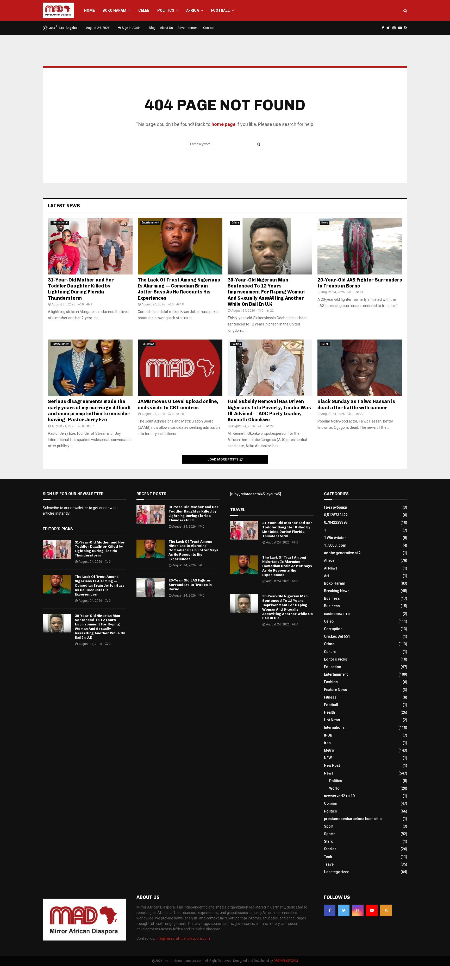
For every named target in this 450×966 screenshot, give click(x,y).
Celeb (143, 10)
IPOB (328, 735)
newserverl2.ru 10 (339, 796)
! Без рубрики (335, 507)
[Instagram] (358, 910)
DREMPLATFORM (286, 961)
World (334, 788)
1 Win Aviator (335, 538)
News (324, 222)
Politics (165, 10)
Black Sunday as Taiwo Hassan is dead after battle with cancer (356, 404)
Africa (192, 10)
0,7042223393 (336, 522)
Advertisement (188, 28)
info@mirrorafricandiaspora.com (183, 938)
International (60, 222)
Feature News (335, 690)
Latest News (64, 206)
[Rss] (386, 910)
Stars (328, 841)
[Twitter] (343, 910)
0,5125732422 (336, 515)
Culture (330, 652)
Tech (328, 857)
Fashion (331, 682)
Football (220, 10)
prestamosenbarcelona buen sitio (353, 819)
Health (329, 712)
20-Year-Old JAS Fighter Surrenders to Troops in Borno (359, 283)
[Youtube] (372, 910)
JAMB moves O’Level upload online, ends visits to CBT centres (178, 404)
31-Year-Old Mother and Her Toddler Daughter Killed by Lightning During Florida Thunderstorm (81, 289)
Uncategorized (336, 872)
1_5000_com (335, 545)
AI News (331, 568)
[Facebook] (329, 910)
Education (148, 344)
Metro (329, 750)
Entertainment (150, 222)
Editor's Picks (335, 659)
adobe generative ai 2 (342, 553)
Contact (209, 28)
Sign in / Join (131, 28)
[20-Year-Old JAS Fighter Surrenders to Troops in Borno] (359, 246)
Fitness (330, 697)
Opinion (330, 803)
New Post (332, 765)
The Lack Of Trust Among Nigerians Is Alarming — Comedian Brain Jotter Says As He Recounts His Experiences (179, 289)
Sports (329, 834)
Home (89, 10)
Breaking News (336, 591)
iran (327, 743)
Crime (235, 222)
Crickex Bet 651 (337, 636)
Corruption (333, 629)
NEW (328, 758)
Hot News (332, 720)
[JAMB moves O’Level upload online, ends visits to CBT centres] (180, 368)
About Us (166, 28)
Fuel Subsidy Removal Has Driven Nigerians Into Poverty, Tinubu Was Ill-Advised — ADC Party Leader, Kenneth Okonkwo (269, 411)
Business (332, 598)
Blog (152, 28)
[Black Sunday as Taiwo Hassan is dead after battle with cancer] (359, 368)
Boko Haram (114, 10)
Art (326, 576)
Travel (329, 864)
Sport (328, 826)
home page (223, 124)
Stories (330, 849)
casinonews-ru (337, 614)
